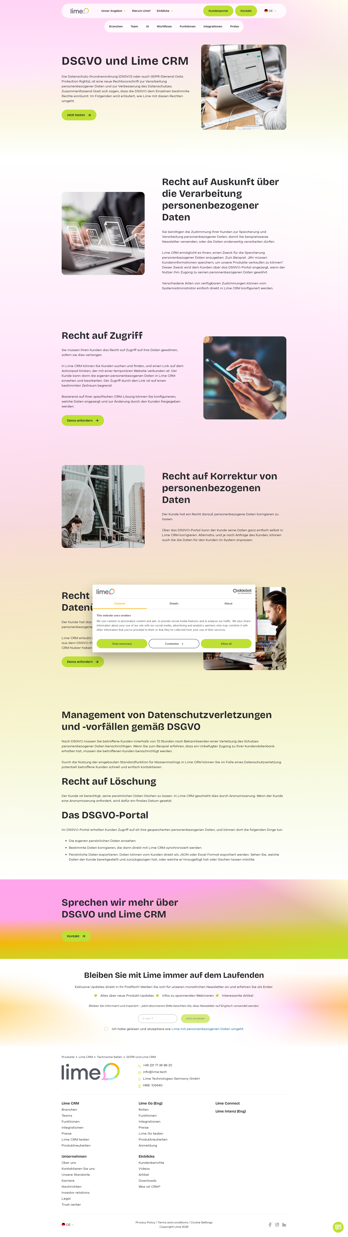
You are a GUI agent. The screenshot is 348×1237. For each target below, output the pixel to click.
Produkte (68, 1057)
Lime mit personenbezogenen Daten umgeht (207, 1029)
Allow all (226, 643)
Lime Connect (228, 1103)
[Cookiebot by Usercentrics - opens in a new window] (236, 591)
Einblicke (147, 1156)
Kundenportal (218, 11)
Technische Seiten (109, 1057)
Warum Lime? (141, 11)
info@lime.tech (155, 1072)
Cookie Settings (201, 1222)
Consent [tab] (119, 603)
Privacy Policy (145, 1222)
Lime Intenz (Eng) (231, 1111)
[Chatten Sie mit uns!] (338, 1227)
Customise (172, 643)
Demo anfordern (80, 420)
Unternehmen (74, 1156)
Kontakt (246, 11)
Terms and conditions (173, 1222)
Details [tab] (174, 603)
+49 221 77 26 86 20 (157, 1065)
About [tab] (228, 603)
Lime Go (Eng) (150, 1103)
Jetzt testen (76, 115)
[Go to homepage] (80, 11)
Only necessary (122, 643)
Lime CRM (86, 1057)
